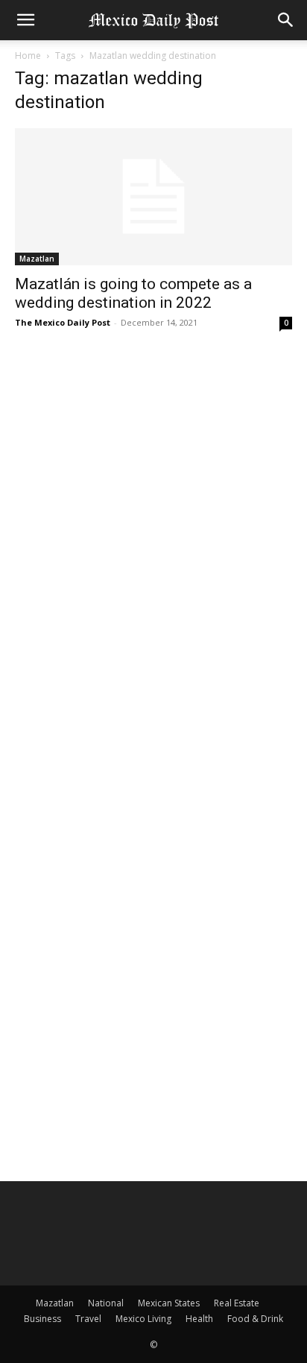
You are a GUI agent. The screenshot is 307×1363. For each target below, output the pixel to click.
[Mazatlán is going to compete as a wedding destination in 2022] (153, 196)
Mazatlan (36, 258)
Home (28, 55)
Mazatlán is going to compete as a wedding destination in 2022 (133, 293)
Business (42, 1318)
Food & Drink (255, 1318)
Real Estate (236, 1303)
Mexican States (169, 1303)
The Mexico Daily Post (62, 322)
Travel (88, 1318)
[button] (25, 20)
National (106, 1303)
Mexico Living (143, 1318)
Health (199, 1318)
